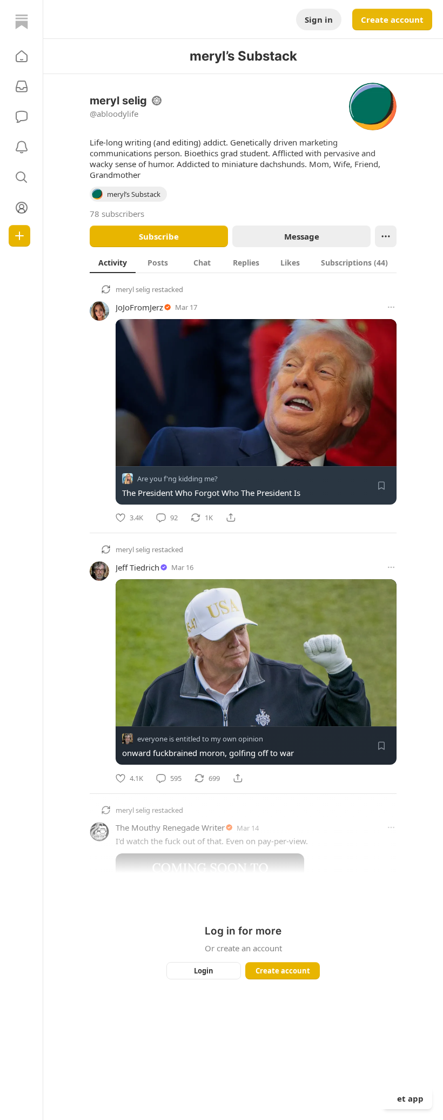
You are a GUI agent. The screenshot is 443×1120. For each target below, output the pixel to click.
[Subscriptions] (22, 87)
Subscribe (159, 236)
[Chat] (22, 117)
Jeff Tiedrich (137, 567)
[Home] (22, 22)
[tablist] (243, 262)
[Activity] (22, 147)
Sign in (319, 19)
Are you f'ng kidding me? (177, 478)
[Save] (381, 485)
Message (301, 236)
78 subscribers (117, 213)
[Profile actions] (386, 236)
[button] (22, 56)
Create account (392, 19)
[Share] (231, 517)
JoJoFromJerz (139, 307)
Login (203, 971)
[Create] (19, 236)
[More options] (391, 307)
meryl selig (133, 289)
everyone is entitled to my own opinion (200, 739)
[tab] (113, 262)
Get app (407, 1098)
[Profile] (22, 208)
